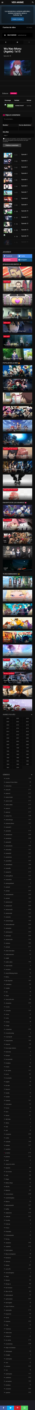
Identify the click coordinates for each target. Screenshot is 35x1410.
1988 (27, 757)
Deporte (8, 1044)
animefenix (9, 857)
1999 (7, 748)
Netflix (7, 1209)
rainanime (8, 1242)
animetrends (9, 939)
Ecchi (7, 1074)
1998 (17, 748)
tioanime (8, 1321)
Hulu (7, 1126)
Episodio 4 (24, 173)
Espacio (8, 1089)
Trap (7, 1325)
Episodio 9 (24, 204)
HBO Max (8, 1119)
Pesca (7, 1227)
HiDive (7, 1123)
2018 (27, 725)
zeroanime (9, 1381)
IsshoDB (8, 1141)
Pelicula (8, 1224)
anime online (9, 804)
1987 (7, 761)
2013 (17, 731)
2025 (17, 718)
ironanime (8, 1134)
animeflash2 (9, 864)
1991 (27, 754)
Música (8, 1201)
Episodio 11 (24, 217)
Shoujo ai (8, 1284)
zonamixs (8, 1389)
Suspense (8, 1314)
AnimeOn (8, 917)
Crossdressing (10, 1033)
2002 (7, 744)
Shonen (8, 1280)
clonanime (8, 1003)
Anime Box (8, 786)
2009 (27, 734)
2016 (17, 728)
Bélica (7, 977)
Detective (8, 1052)
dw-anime (8, 1070)
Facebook (9, 256)
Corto (7, 1018)
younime (8, 1366)
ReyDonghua (9, 1250)
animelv (8, 898)
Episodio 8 (24, 198)
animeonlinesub (10, 924)
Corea (7, 1014)
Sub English (9, 1302)
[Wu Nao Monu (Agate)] (17, 42)
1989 (17, 757)
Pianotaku (8, 1231)
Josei (7, 1160)
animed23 (8, 842)
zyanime (8, 1392)
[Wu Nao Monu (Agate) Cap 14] (6, 42)
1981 (7, 767)
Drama (7, 1066)
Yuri (7, 1370)
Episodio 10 (24, 211)
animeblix (8, 831)
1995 (17, 751)
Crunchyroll (9, 1037)
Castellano (8, 984)
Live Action (9, 1171)
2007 (17, 738)
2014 (7, 731)
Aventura (8, 969)
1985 (27, 761)
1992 (17, 754)
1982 (27, 764)
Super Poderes (10, 1306)
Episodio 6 (24, 186)
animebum (8, 838)
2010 (17, 734)
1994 (27, 751)
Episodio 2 (24, 160)
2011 (7, 734)
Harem (7, 1115)
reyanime (8, 1246)
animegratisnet (10, 883)
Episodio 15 (24, 242)
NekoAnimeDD (10, 1205)
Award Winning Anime (12, 973)
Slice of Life (9, 1291)
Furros (7, 1108)
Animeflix (8, 868)
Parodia (8, 1220)
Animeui (8, 943)
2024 (27, 718)
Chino (7, 995)
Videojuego (9, 1351)
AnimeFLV (8, 872)
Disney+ (8, 1055)
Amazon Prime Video (11, 782)
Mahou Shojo (9, 1183)
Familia (7, 1093)
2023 (7, 721)
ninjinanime (9, 1213)
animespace (9, 932)
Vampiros (8, 1336)
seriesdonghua (10, 1272)
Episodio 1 (24, 154)
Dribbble (8, 260)
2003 (27, 741)
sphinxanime (9, 1299)
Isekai (7, 1138)
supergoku (9, 1310)
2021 (27, 721)
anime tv (8, 808)
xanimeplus (9, 1359)
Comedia (8, 1010)
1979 (17, 767)
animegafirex (9, 876)
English (7, 1081)
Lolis (7, 1175)
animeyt (8, 947)
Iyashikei (8, 1149)
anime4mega (9, 819)
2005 (7, 741)
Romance (8, 1257)
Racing (7, 1239)
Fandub (8, 1096)
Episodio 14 (24, 236)
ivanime (8, 1145)
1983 (17, 764)
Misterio (8, 1190)
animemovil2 (9, 909)
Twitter (23, 256)
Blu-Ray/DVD (9, 980)
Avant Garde (9, 965)
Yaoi (7, 1362)
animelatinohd (9, 894)
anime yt (8, 812)
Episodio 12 (24, 223)
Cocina (7, 1007)
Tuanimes (8, 1329)
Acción (8, 778)
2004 (17, 741)
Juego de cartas (10, 1164)
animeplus (8, 928)
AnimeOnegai (9, 920)
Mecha (7, 1186)
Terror (7, 1317)
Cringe (7, 1025)
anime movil (9, 801)
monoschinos (9, 1194)
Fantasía (8, 1100)
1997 (27, 748)
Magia (7, 1179)
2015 (27, 728)
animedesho (9, 846)
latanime (8, 1168)
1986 (17, 761)
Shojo (7, 1276)
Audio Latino (9, 962)
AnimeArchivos (10, 823)
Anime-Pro (9, 816)
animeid (8, 887)
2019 (17, 725)
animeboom (9, 834)
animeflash (8, 861)
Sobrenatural (9, 1295)
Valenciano (9, 1332)
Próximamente (10, 1235)
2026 (7, 718)
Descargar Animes (11, 1048)
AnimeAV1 (8, 827)
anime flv (8, 789)
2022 (17, 721)
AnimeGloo (9, 879)
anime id (8, 793)
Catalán (8, 988)
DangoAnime (9, 1040)
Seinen (7, 1265)
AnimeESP (8, 853)
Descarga (13, 93)
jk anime (8, 1153)
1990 (7, 757)
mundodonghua (10, 1198)
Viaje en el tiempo (10, 1347)
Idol (7, 1130)
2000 (27, 744)
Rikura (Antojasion (11, 1254)
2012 (27, 731)
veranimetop (9, 1344)
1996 (7, 751)
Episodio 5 (24, 179)
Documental (9, 1059)
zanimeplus (9, 1374)
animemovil (9, 905)
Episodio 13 (24, 229)
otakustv (8, 1216)
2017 (7, 728)
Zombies (8, 1385)
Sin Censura (9, 1287)
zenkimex (8, 1377)
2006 (27, 738)
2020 (7, 725)
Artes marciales (10, 950)
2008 (7, 738)
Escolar (8, 1085)
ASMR (7, 958)
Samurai (8, 1261)
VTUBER (8, 1355)
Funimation (8, 1104)
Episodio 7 (24, 192)
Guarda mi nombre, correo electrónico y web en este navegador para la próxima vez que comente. (17, 140)
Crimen (8, 1022)
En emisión (8, 1078)
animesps (8, 935)
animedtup (8, 849)
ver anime (8, 1340)
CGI (7, 992)
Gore (7, 1111)
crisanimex (9, 1029)
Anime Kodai (9, 797)
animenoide (9, 913)
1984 (7, 764)
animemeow (9, 902)
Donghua (8, 1063)
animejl (7, 891)
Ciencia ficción (10, 999)
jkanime (8, 1156)
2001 (17, 744)
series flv (8, 1269)
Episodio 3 (24, 167)
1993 (7, 754)
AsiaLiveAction (10, 954)
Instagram (24, 260)
